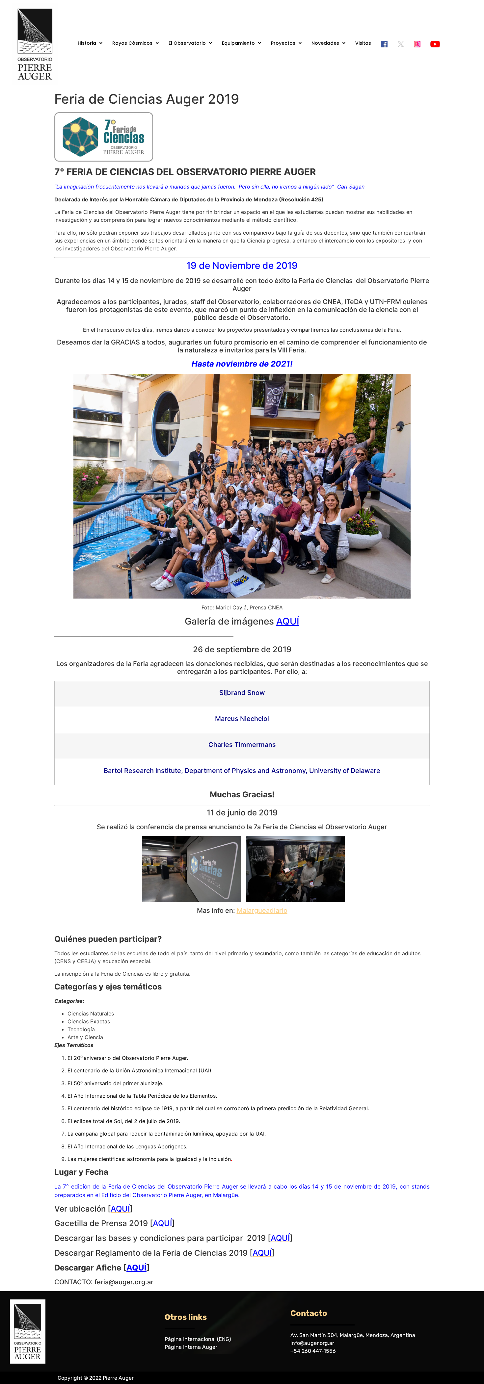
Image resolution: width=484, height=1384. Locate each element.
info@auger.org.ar (312, 1343)
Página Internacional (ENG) (198, 1339)
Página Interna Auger (191, 1347)
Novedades (325, 43)
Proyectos (283, 43)
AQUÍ (287, 621)
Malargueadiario (262, 910)
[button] (90, 43)
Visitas (363, 43)
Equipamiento (238, 43)
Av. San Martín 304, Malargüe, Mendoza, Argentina (352, 1335)
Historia (87, 43)
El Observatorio (187, 43)
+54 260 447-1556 (313, 1351)
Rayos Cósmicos (132, 43)
